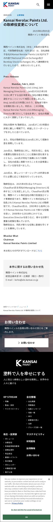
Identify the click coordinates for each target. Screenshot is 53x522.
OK (26, 517)
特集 (7, 401)
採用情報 (30, 448)
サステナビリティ (12, 409)
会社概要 (31, 401)
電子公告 (8, 472)
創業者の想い (33, 420)
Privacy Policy (17, 503)
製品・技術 (9, 405)
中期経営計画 (10, 468)
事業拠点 (31, 405)
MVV (30, 416)
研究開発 (30, 441)
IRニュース (9, 439)
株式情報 (8, 461)
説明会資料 (9, 450)
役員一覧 (31, 412)
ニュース (22, 307)
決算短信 (8, 442)
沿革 (30, 423)
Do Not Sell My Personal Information (26, 510)
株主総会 (8, 453)
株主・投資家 (10, 434)
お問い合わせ (28, 342)
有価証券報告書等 (12, 446)
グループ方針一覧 (35, 427)
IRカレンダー (10, 464)
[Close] (49, 479)
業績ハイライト (11, 457)
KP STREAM (10, 396)
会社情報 (31, 396)
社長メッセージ (34, 409)
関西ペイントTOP (10, 307)
